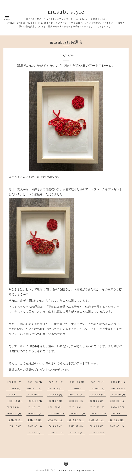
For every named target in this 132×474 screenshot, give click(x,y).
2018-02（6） (77, 432)
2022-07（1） (55, 394)
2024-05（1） (35, 382)
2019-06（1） (96, 420)
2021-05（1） (97, 401)
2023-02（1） (77, 388)
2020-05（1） (14, 413)
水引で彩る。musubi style (58, 470)
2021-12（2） (15, 401)
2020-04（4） (36, 413)
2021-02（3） (35, 407)
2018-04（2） (36, 432)
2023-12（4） (118, 382)
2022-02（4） (98, 394)
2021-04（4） (117, 401)
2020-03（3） (57, 413)
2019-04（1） (117, 420)
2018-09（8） (35, 426)
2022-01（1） (119, 394)
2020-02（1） (78, 413)
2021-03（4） (14, 407)
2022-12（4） (118, 388)
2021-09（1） (36, 401)
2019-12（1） (120, 413)
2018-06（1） (97, 426)
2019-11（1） (16, 420)
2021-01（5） (55, 407)
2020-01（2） (99, 413)
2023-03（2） (56, 388)
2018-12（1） (15, 426)
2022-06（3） (77, 394)
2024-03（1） (77, 382)
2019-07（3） (76, 420)
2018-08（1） (56, 426)
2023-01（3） (97, 388)
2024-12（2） (14, 382)
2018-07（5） (76, 426)
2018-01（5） (97, 432)
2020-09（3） (97, 407)
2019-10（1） (35, 420)
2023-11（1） (14, 388)
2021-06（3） (76, 401)
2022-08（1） (35, 394)
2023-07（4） (34, 388)
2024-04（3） (56, 382)
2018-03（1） (56, 432)
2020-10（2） (76, 407)
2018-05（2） (117, 426)
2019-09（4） (55, 420)
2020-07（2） (119, 407)
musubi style (66, 11)
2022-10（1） (14, 394)
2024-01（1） (98, 382)
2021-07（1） (56, 401)
